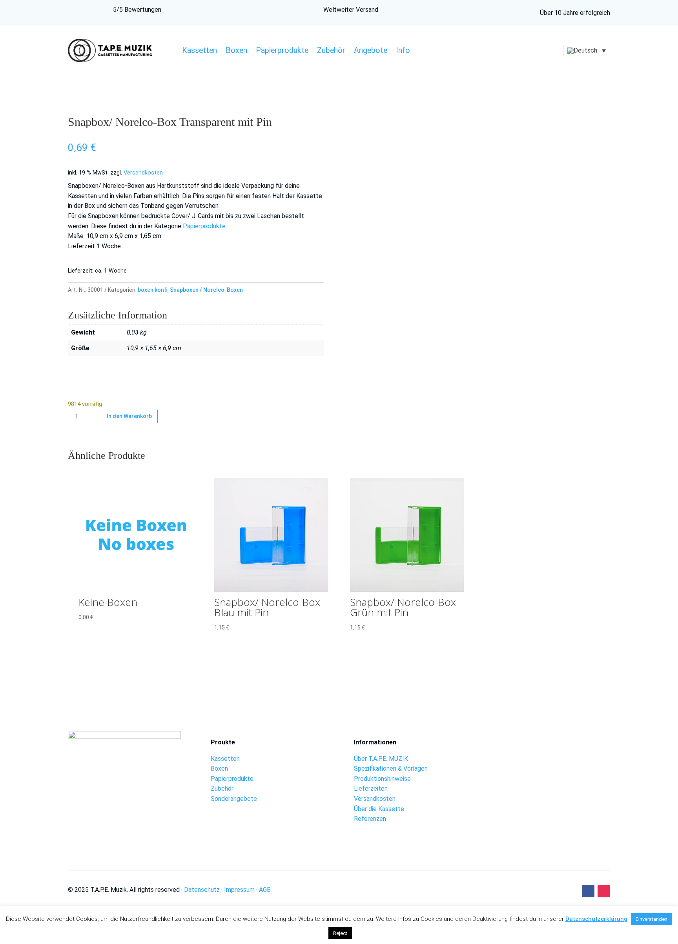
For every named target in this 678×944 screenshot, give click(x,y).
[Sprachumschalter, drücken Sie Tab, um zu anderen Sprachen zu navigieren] (586, 50)
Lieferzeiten (371, 788)
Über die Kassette (379, 809)
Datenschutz (202, 889)
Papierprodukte (282, 51)
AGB (265, 889)
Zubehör (331, 51)
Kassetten (199, 51)
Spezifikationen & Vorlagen (391, 768)
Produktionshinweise (382, 778)
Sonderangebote (234, 798)
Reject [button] (340, 933)
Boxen (236, 51)
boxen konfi (153, 290)
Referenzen (370, 818)
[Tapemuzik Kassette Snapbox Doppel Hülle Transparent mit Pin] (553, 760)
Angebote (370, 51)
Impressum (239, 889)
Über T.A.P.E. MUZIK (381, 758)
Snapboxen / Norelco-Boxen (206, 290)
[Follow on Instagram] (604, 891)
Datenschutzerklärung (596, 918)
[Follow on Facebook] (588, 891)
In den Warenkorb (129, 416)
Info (403, 51)
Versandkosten (143, 172)
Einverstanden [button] (651, 919)
